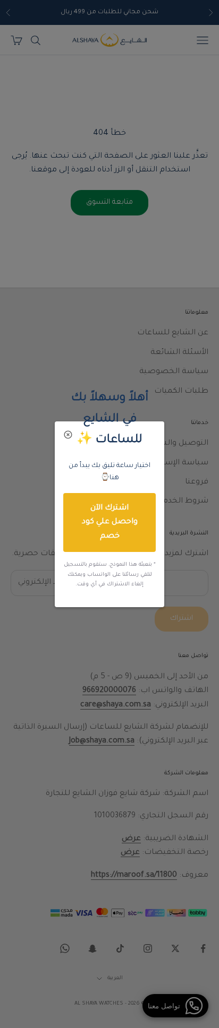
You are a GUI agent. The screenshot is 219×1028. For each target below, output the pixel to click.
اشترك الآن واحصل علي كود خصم (110, 522)
